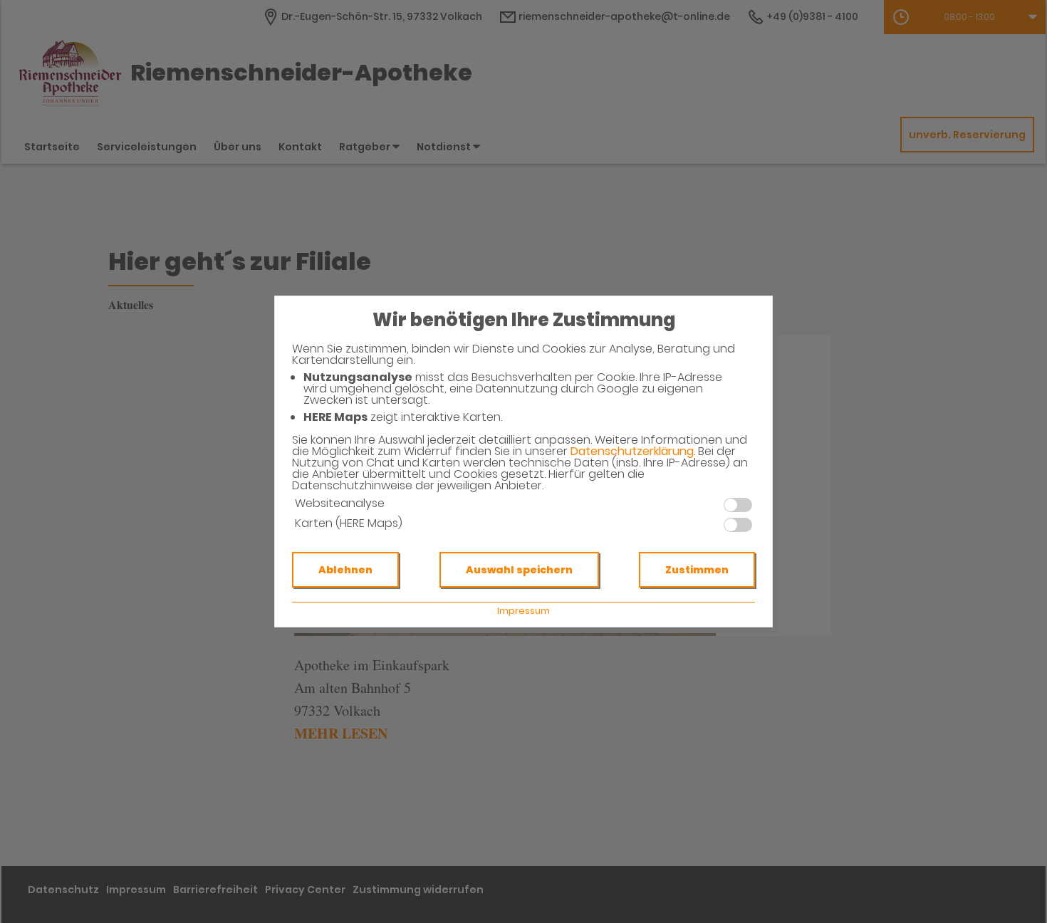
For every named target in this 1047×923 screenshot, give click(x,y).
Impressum (523, 610)
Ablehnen (345, 570)
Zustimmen (697, 570)
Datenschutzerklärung (632, 451)
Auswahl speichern (519, 570)
